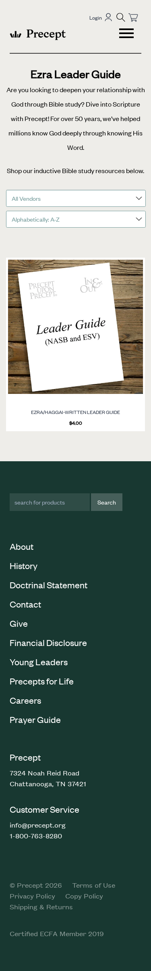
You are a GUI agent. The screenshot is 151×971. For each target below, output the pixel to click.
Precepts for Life (42, 680)
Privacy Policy (32, 895)
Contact (25, 604)
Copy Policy (84, 895)
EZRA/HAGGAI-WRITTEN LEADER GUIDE (75, 412)
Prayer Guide (35, 719)
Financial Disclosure (48, 642)
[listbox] (76, 198)
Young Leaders (39, 661)
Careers (25, 700)
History (23, 565)
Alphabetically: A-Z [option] (36, 219)
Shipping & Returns (41, 906)
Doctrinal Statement (48, 584)
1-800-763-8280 (36, 835)
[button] (120, 17)
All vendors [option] (26, 198)
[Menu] (127, 34)
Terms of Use (93, 884)
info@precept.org (38, 824)
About (21, 546)
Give (19, 623)
